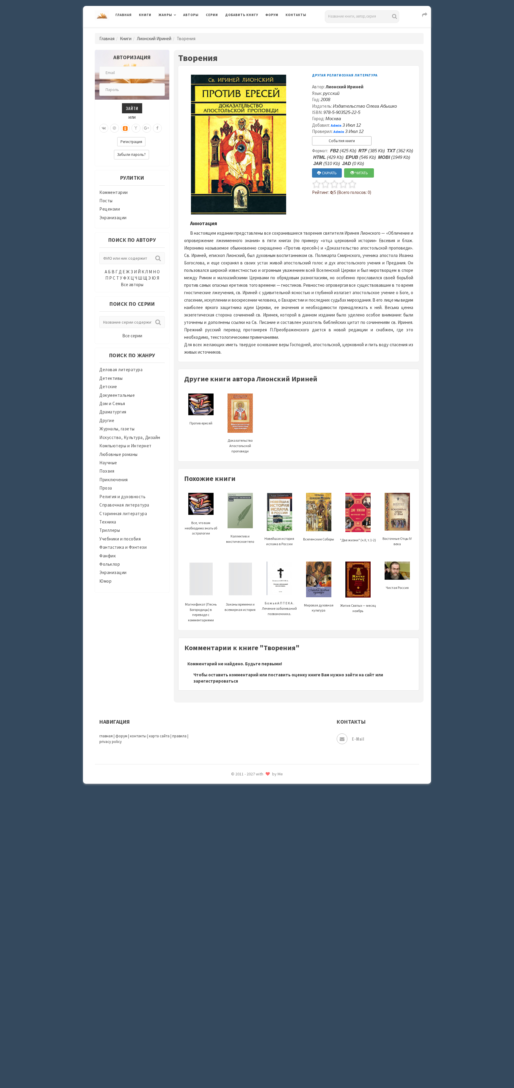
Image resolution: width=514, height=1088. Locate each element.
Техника (107, 522)
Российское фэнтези (247, 842)
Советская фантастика (249, 882)
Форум (271, 15)
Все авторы (132, 284)
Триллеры (109, 530)
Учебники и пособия (120, 539)
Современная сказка (246, 895)
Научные (108, 462)
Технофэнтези (241, 948)
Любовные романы (118, 454)
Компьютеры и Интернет (125, 446)
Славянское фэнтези (247, 868)
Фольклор (109, 564)
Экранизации (113, 217)
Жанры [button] (165, 15)
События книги (342, 140)
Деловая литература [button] (179, 30)
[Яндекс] (135, 128)
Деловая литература (246, 30)
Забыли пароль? (131, 154)
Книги (145, 15)
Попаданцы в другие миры (253, 788)
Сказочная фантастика (249, 855)
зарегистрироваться (215, 681)
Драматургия (112, 412)
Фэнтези (234, 988)
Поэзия (106, 471)
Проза (105, 488)
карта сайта (159, 736)
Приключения (113, 479)
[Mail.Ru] (114, 128)
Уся (229, 975)
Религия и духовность (122, 496)
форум (121, 736)
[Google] (146, 128)
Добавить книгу (241, 15)
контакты (138, 736)
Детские (108, 386)
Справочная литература (124, 505)
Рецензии (109, 209)
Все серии (132, 335)
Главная (123, 15)
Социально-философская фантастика (265, 908)
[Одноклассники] (125, 128)
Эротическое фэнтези (248, 1054)
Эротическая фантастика (252, 1041)
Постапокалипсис (245, 802)
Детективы (111, 378)
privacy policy (110, 741)
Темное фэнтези (242, 935)
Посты (106, 200)
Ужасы (232, 961)
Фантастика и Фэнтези (123, 547)
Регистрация (131, 141)
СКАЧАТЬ (329, 172)
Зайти (132, 108)
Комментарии (113, 192)
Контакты (296, 15)
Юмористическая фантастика (257, 1068)
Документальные (117, 395)
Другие (106, 420)
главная (106, 736)
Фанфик (107, 556)
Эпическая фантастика (249, 1014)
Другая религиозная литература (344, 75)
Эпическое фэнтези (246, 1028)
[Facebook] (157, 128)
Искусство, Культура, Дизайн (129, 437)
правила (179, 736)
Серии (212, 15)
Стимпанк (236, 921)
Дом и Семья (112, 403)
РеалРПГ (234, 828)
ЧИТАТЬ (361, 172)
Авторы (191, 15)
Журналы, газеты (117, 429)
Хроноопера (238, 1001)
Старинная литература (123, 513)
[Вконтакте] (103, 128)
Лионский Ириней (154, 38)
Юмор (105, 581)
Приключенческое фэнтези (254, 815)
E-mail (358, 739)
